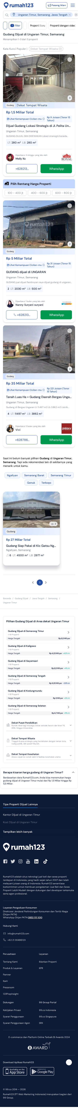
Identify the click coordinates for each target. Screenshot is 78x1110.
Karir (5, 981)
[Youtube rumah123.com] (28, 861)
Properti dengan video (63, 25)
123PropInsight (11, 993)
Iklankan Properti (48, 961)
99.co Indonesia (47, 1010)
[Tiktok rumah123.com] (45, 861)
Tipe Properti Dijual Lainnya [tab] (20, 804)
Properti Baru (37, 25)
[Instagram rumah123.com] (20, 861)
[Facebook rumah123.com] (5, 861)
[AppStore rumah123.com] (15, 1071)
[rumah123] (39, 847)
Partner (7, 974)
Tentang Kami (10, 961)
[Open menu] (72, 5)
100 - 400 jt (15, 193)
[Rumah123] (19, 5)
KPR (41, 968)
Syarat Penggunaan (13, 1016)
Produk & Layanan (12, 968)
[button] (39, 15)
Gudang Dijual (21, 598)
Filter (16, 25)
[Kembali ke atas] (69, 1062)
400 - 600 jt (39, 193)
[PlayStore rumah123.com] (42, 1071)
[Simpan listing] (69, 59)
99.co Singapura (47, 1016)
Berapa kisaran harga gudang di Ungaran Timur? (33, 772)
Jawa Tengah (38, 598)
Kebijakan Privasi (12, 1010)
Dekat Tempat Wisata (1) (46, 48)
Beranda (7, 598)
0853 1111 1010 (35, 917)
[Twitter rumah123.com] (13, 861)
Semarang (53, 598)
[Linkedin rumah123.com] (36, 861)
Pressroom (8, 987)
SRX (41, 1023)
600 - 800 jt (63, 193)
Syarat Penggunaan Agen (16, 1023)
